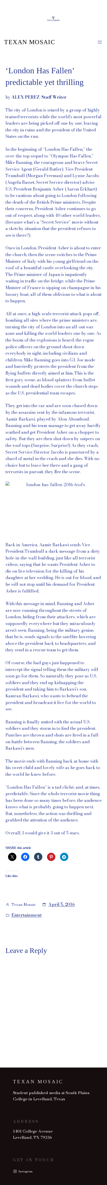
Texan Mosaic (29, 42)
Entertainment (26, 915)
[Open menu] (100, 42)
